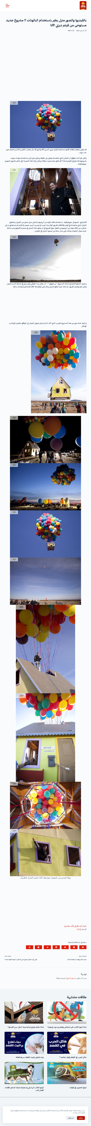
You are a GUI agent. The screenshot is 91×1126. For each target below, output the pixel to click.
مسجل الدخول (71, 978)
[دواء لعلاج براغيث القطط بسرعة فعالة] (24, 1043)
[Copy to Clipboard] (29, 947)
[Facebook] (82, 947)
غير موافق (71, 1118)
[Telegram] (47, 947)
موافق (81, 1118)
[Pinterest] (65, 947)
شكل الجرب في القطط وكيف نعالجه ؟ (72, 1057)
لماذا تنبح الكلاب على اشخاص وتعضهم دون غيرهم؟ (66, 1027)
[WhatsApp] (38, 947)
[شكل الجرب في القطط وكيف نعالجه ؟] (66, 1043)
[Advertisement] (45, 51)
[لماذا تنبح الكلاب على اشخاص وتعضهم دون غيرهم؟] (66, 1013)
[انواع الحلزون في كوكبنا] (66, 1073)
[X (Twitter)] (74, 947)
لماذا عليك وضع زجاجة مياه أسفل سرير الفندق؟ (26, 1027)
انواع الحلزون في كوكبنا (78, 1087)
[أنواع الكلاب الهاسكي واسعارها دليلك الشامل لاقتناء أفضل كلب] (24, 1073)
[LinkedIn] (56, 947)
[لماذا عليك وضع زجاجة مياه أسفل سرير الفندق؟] (24, 1013)
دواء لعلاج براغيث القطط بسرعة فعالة (30, 1057)
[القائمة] (8, 6)
